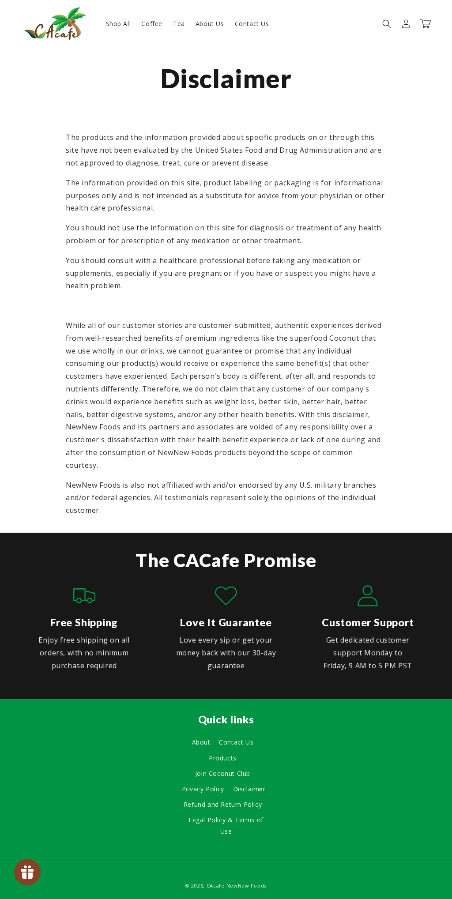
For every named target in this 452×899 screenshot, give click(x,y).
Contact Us (236, 742)
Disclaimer (249, 789)
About (201, 742)
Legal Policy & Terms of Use (226, 825)
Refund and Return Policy (223, 804)
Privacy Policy (203, 789)
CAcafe (216, 885)
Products (223, 758)
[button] (386, 24)
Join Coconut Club (222, 773)
